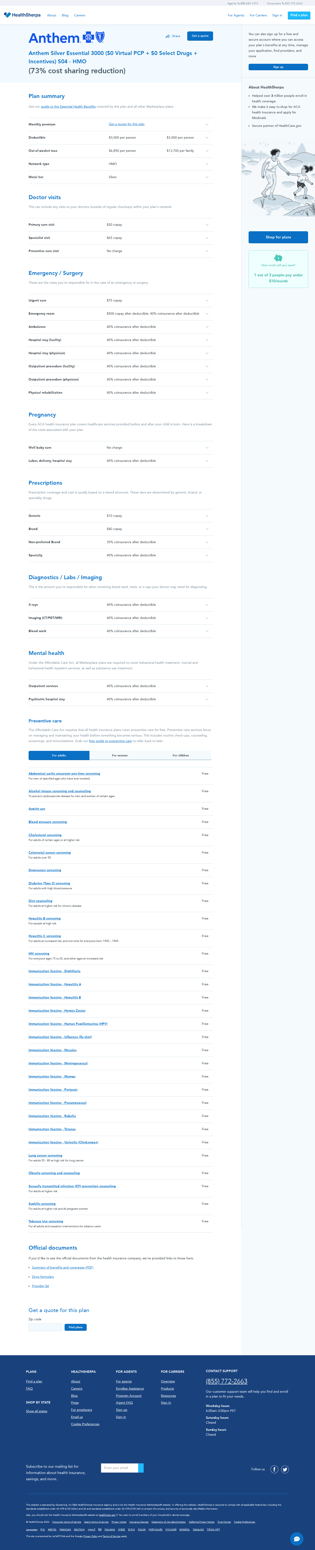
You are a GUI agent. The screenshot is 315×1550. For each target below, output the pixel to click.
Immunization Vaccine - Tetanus (52, 1129)
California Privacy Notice (201, 1522)
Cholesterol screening (45, 835)
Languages (31, 1529)
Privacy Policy (90, 1536)
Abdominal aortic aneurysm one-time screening (64, 774)
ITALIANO (109, 1529)
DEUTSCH (79, 1529)
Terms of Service (112, 1536)
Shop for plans (278, 237)
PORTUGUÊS (156, 1529)
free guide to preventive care (110, 741)
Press (75, 1403)
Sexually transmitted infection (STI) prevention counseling (72, 1186)
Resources (168, 1396)
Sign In (166, 1403)
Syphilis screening (42, 1204)
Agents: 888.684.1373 (243, 3)
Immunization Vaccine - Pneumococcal (57, 1103)
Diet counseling (40, 901)
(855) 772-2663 (226, 1381)
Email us (77, 1417)
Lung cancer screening (45, 1155)
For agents (124, 1381)
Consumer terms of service (66, 1522)
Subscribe (141, 1468)
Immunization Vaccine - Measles (53, 1050)
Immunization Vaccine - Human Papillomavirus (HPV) (68, 1024)
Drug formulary (43, 1277)
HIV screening (39, 954)
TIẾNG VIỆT (213, 1529)
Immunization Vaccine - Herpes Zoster (57, 1011)
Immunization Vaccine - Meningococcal (58, 1063)
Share (176, 36)
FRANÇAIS (65, 1529)
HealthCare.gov (107, 1515)
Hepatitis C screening (45, 936)
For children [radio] (181, 755)
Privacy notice (119, 1522)
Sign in (277, 15)
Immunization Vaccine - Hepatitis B (55, 997)
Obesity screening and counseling (54, 1173)
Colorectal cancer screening (50, 853)
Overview (168, 1381)
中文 (42, 1529)
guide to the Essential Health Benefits (68, 107)
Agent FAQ (124, 1403)
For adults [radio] (59, 755)
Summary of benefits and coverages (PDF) (62, 1268)
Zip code (35, 1319)
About (51, 15)
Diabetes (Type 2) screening (49, 883)
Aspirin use (37, 809)
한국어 (131, 1529)
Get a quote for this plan (127, 124)
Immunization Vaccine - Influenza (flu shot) (60, 1037)
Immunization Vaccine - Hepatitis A (55, 984)
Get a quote (200, 35)
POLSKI (142, 1529)
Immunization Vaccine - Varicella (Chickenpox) (63, 1142)
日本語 (121, 1529)
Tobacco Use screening (46, 1221)
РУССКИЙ (171, 1529)
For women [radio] (120, 755)
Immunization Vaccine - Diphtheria (54, 971)
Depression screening (45, 870)
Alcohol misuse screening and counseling (60, 791)
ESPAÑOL (184, 1529)
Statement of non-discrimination (169, 1522)
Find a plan (299, 15)
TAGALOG (198, 1529)
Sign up (278, 67)
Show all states (36, 1411)
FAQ (29, 1389)
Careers (79, 15)
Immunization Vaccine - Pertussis (53, 1090)
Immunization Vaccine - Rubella (52, 1116)
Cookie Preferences (85, 1424)
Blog (65, 15)
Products (167, 1389)
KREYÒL (52, 1529)
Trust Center (224, 1522)
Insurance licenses (139, 1522)
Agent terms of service (96, 1522)
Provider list (40, 1286)
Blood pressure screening (48, 822)
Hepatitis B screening (45, 918)
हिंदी (99, 1529)
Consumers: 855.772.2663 (285, 3)
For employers (81, 1410)
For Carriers (258, 15)
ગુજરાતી (91, 1529)
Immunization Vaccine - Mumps (52, 1076)
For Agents (236, 15)
